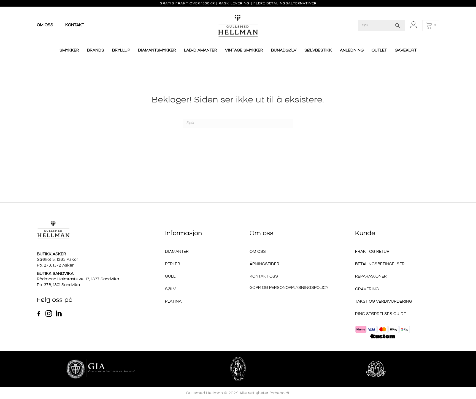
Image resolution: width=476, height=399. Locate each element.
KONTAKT (74, 25)
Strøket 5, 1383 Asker (57, 260)
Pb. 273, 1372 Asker (55, 266)
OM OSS (45, 25)
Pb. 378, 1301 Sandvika (58, 285)
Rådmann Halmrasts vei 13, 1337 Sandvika (78, 279)
